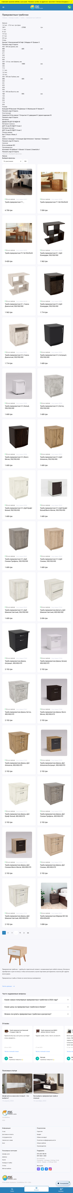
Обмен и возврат (42, 1137)
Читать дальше (7, 986)
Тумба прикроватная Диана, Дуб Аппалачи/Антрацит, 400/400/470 (52, 764)
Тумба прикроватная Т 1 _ (14, 202)
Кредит (39, 1134)
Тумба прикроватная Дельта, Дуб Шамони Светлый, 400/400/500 (52, 611)
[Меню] (3, 7)
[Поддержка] (69, 7)
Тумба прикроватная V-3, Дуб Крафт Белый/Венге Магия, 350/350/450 (53, 509)
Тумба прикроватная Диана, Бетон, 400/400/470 (18, 713)
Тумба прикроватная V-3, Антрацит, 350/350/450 (53, 356)
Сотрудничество (7, 1137)
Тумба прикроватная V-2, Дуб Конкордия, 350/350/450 (51, 305)
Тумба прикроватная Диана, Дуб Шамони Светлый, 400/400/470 (17, 917)
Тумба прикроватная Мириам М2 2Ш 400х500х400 (54, 917)
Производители (41, 1146)
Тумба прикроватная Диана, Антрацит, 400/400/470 (15, 662)
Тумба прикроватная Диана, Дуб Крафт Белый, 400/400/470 (17, 815)
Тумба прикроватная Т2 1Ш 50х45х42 (19, 253)
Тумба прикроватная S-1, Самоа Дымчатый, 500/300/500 (17, 305)
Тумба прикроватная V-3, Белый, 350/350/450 (17, 407)
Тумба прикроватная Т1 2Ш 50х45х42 (54, 202)
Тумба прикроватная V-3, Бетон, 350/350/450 (52, 407)
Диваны (4, 1157)
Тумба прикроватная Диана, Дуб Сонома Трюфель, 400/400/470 (52, 815)
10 (20, 932)
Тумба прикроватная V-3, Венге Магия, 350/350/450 (16, 458)
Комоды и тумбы (7, 1162)
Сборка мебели (41, 1143)
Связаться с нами (7, 1140)
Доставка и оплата (7, 1134)
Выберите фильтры (15, 154)
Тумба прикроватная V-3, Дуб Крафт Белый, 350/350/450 (18, 509)
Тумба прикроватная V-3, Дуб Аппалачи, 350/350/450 (51, 458)
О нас (3, 1131)
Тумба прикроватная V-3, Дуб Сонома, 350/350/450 (51, 560)
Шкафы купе (6, 1154)
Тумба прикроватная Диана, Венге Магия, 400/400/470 (53, 713)
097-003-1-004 (41, 1156)
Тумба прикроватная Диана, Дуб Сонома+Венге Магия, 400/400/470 (18, 866)
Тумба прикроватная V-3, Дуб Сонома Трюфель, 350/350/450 (16, 560)
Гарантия (39, 1131)
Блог (3, 1143)
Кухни (4, 1159)
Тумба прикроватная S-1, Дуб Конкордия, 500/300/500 (51, 254)
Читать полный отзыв (11, 1051)
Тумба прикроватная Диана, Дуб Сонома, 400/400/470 (52, 866)
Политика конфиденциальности (46, 1140)
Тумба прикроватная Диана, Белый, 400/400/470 (53, 662)
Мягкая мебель (6, 1168)
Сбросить (5, 154)
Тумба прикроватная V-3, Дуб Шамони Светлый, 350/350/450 (16, 611)
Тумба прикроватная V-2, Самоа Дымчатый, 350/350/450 (17, 356)
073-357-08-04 (41, 1154)
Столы (4, 1165)
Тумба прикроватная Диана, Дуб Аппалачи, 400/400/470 (17, 764)
